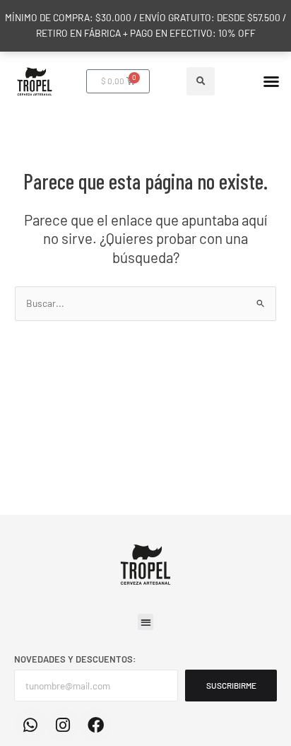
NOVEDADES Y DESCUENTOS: (75, 659)
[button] (200, 81)
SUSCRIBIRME (231, 685)
